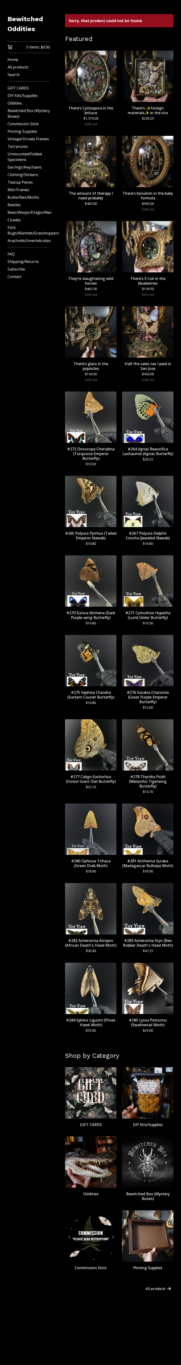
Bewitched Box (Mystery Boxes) (29, 113)
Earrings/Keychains (25, 167)
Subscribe (16, 269)
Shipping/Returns (23, 261)
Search (14, 74)
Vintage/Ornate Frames (28, 138)
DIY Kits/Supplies (23, 95)
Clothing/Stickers (23, 174)
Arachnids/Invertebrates (29, 240)
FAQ (11, 254)
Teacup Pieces (20, 182)
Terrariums (18, 146)
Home (13, 59)
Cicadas (14, 219)
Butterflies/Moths (23, 197)
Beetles (14, 204)
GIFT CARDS (18, 88)
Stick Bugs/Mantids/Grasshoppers (29, 230)
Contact (14, 276)
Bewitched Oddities (25, 24)
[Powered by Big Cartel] (119, 1348)
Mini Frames (18, 189)
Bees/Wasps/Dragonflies (29, 212)
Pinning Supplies (22, 131)
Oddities (15, 103)
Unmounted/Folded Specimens (25, 156)
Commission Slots (23, 123)
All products (18, 67)
